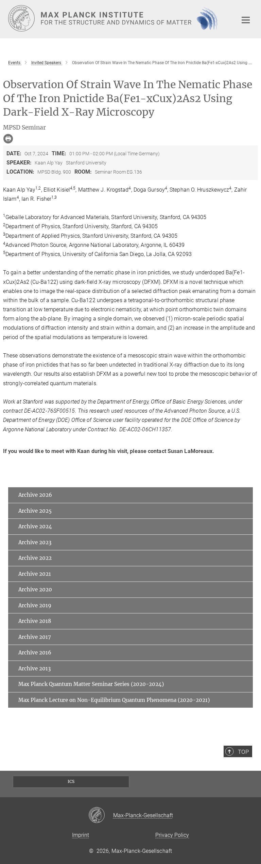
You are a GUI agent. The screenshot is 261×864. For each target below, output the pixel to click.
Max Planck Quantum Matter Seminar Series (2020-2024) (91, 684)
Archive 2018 (34, 621)
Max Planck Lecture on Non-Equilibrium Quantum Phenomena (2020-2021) (114, 700)
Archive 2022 (35, 558)
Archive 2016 (34, 652)
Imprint (80, 835)
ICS (71, 781)
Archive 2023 (34, 542)
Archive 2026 (35, 495)
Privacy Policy (172, 835)
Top (243, 751)
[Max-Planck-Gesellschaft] (100, 815)
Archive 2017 (34, 637)
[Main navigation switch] (246, 20)
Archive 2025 (35, 511)
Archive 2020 (35, 589)
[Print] (8, 139)
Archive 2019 (34, 605)
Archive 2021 (34, 574)
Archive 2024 (35, 526)
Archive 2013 (34, 668)
